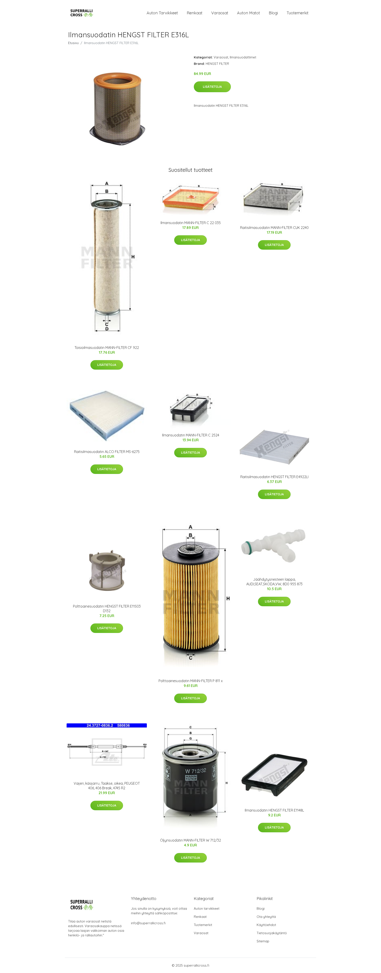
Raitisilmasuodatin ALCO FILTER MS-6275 (107, 451)
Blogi (273, 12)
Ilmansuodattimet (243, 57)
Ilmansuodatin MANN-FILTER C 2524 (190, 435)
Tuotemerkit (297, 12)
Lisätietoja (212, 87)
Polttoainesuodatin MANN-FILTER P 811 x (191, 681)
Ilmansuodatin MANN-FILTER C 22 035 (191, 223)
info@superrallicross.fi (148, 923)
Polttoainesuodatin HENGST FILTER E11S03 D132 (107, 608)
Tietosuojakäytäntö (272, 933)
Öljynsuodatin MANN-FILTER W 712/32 (190, 840)
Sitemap (263, 941)
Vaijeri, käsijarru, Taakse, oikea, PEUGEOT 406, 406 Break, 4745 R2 (107, 785)
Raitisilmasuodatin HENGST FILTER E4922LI (274, 477)
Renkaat (194, 12)
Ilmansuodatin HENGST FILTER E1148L (274, 810)
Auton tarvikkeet (162, 12)
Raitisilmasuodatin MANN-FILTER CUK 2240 (274, 227)
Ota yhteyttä (266, 917)
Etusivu (73, 43)
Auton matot (248, 12)
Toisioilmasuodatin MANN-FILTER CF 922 (107, 347)
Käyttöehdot (266, 925)
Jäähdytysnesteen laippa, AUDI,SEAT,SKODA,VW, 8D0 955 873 (274, 581)
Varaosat (219, 12)
